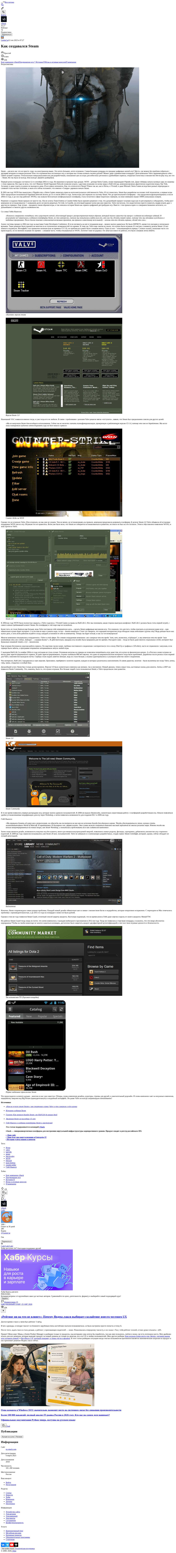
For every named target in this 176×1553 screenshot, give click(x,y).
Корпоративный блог (14, 1531)
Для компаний (11, 1516)
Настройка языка (8, 1549)
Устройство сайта (13, 1512)
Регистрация (11, 1485)
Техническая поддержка (25, 1548)
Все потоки (9, 2)
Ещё (8, 1426)
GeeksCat (4, 40)
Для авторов (11, 1514)
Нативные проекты (14, 1535)
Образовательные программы (18, 1537)
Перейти (5, 1298)
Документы (10, 1518)
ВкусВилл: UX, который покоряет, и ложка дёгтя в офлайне (45, 1338)
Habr (14, 1551)
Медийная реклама (13, 1533)
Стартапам (10, 1539)
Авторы (9, 1501)
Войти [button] (3, 15)
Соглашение (11, 1520)
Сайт (3, 1210)
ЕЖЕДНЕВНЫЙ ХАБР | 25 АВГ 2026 (16, 1304)
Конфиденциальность (14, 1523)
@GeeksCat (5, 1233)
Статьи (8, 1493)
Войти (8, 1482)
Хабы (8, 1497)
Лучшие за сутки (8, 1437)
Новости (9, 1495)
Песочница (10, 1504)
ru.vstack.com (11, 1449)
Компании (10, 1499)
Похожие (19, 1437)
